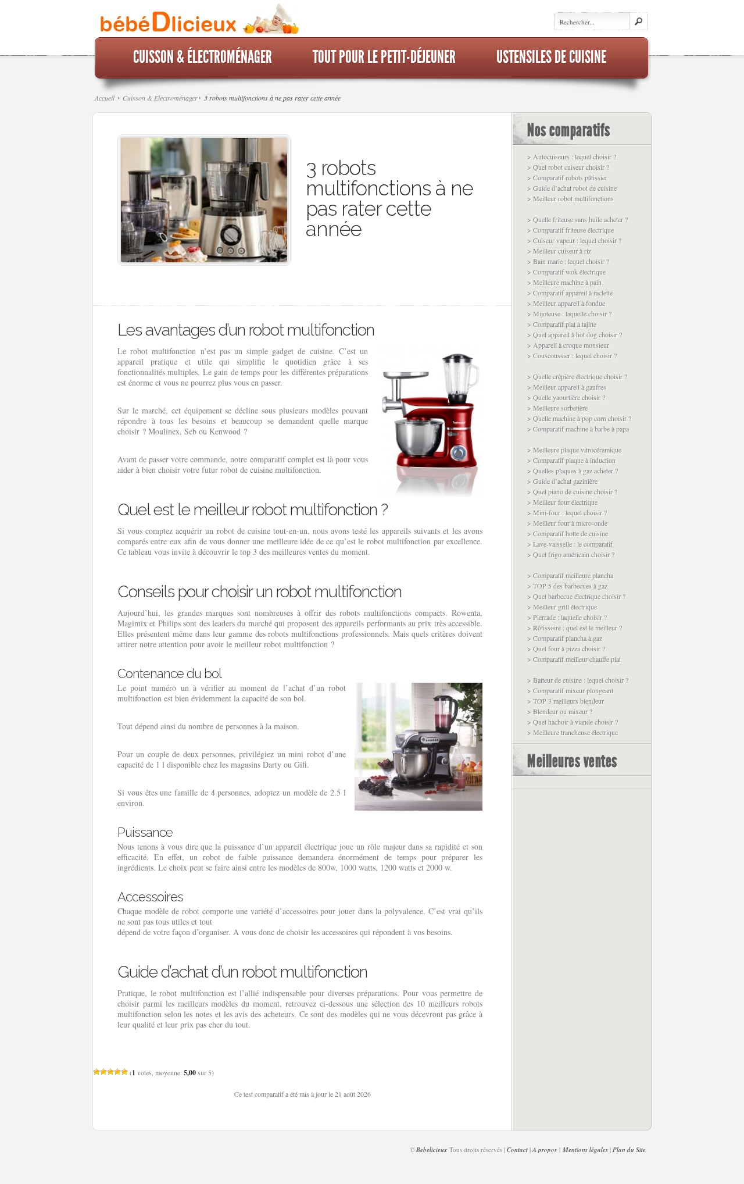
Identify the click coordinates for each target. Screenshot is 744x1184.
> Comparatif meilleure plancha (570, 575)
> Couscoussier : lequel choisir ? (572, 355)
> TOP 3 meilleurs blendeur (565, 700)
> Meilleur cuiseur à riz (559, 250)
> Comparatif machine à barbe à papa (578, 428)
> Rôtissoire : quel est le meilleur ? (574, 627)
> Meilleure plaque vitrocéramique (574, 449)
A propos (544, 1149)
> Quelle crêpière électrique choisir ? (577, 376)
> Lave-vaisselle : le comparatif (570, 543)
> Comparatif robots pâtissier (567, 177)
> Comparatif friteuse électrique (570, 229)
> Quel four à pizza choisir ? (566, 648)
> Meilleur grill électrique (562, 606)
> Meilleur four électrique (562, 502)
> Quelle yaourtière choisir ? (566, 397)
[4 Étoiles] (117, 1071)
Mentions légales (585, 1149)
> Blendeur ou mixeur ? (559, 711)
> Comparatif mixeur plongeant (570, 690)
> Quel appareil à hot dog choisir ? (574, 334)
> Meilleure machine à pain (564, 282)
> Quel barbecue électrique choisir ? (576, 596)
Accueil (105, 97)
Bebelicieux (432, 1149)
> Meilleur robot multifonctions (570, 198)
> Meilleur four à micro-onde (567, 522)
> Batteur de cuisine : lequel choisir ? (577, 679)
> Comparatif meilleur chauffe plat (574, 659)
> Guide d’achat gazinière (562, 481)
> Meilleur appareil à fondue (566, 303)
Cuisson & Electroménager (160, 97)
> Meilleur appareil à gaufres (566, 386)
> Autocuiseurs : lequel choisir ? (571, 156)
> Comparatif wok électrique (566, 271)
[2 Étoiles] (103, 1071)
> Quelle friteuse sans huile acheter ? (577, 219)
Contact (517, 1149)
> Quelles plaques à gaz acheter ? (572, 470)
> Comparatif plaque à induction (571, 460)
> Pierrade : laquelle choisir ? (567, 617)
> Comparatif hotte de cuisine (567, 533)
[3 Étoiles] (110, 1071)
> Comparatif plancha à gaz (564, 638)
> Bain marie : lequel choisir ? (568, 261)
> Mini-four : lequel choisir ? (567, 512)
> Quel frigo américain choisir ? (570, 554)
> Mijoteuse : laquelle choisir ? (569, 313)
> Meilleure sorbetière (557, 407)
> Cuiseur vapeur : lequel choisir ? (574, 240)
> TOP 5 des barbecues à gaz (567, 585)
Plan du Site (629, 1149)
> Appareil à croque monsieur (568, 345)
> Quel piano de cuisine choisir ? (572, 491)
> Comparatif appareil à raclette (570, 292)
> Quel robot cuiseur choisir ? (568, 167)
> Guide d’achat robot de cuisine (572, 187)
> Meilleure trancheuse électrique (572, 732)
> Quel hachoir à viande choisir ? (572, 721)
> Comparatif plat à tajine (561, 324)
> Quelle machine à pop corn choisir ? (579, 418)
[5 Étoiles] (124, 1071)
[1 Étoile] (96, 1071)
